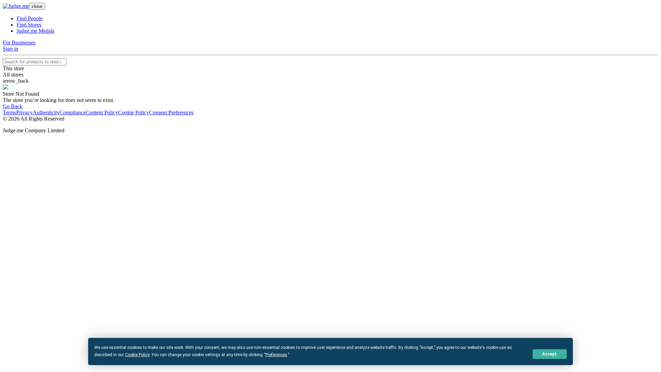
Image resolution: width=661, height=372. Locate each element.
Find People (30, 18)
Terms (9, 112)
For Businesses (19, 42)
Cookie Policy (133, 112)
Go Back (12, 106)
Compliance (73, 112)
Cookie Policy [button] (137, 354)
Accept (549, 354)
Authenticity (46, 112)
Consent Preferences (171, 112)
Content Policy (102, 112)
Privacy (24, 112)
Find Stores (29, 25)
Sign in (10, 49)
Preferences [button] (276, 354)
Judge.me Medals (35, 31)
